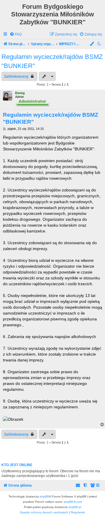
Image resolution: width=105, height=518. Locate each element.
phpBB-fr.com (73, 501)
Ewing (20, 93)
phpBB (44, 496)
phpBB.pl (75, 507)
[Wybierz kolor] (92, 44)
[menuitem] (16, 34)
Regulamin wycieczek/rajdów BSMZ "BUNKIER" (52, 61)
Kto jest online (16, 465)
